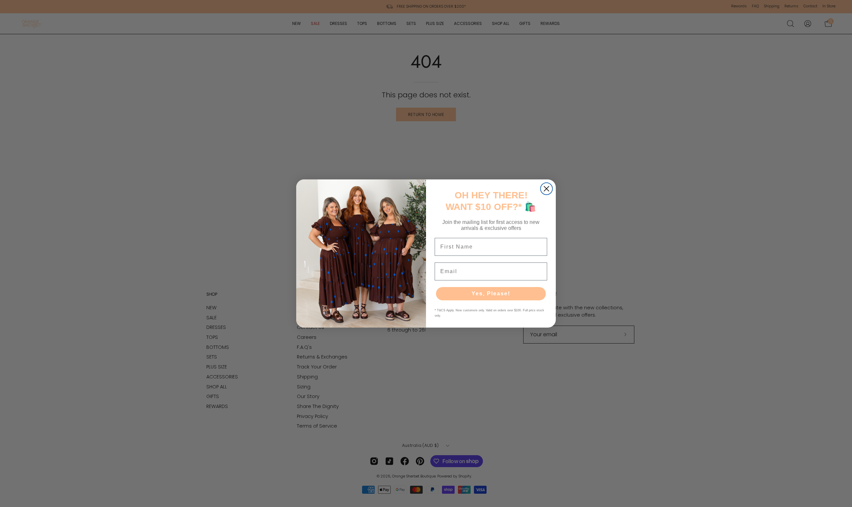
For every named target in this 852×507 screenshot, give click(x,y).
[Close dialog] (546, 189)
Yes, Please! (491, 293)
